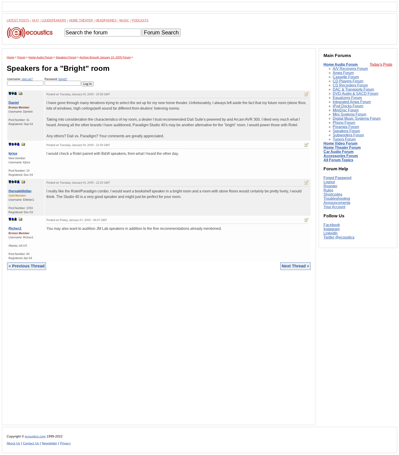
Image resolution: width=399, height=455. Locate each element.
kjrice (13, 153)
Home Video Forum (340, 143)
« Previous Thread (27, 266)
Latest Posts (18, 20)
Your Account (334, 207)
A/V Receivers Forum (350, 69)
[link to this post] (20, 93)
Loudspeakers (54, 20)
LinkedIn (330, 233)
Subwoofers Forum (348, 135)
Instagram (331, 229)
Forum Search (161, 32)
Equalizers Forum (347, 98)
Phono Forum (344, 123)
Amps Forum (343, 73)
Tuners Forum (344, 139)
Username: (20, 79)
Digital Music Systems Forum (357, 118)
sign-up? (27, 79)
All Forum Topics (338, 160)
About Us (13, 443)
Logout (329, 182)
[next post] (12, 93)
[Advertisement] (145, 351)
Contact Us (31, 443)
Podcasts (140, 20)
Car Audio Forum (338, 152)
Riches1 (15, 228)
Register (330, 186)
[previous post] (12, 144)
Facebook (331, 225)
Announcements (336, 203)
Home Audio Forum (340, 64)
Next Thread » (295, 266)
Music (124, 20)
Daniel (14, 103)
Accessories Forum (340, 156)
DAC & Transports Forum (353, 89)
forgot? (62, 79)
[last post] (15, 93)
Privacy (65, 443)
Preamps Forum (346, 127)
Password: (56, 79)
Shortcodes (332, 194)
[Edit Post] (306, 94)
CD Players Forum (348, 81)
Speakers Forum (346, 131)
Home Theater (81, 20)
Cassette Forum (346, 77)
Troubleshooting (336, 199)
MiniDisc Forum (346, 110)
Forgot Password (337, 178)
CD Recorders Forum (350, 85)
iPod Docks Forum (348, 106)
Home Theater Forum (342, 148)
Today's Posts (381, 64)
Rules (328, 190)
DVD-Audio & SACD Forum (355, 94)
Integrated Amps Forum (352, 102)
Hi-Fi (35, 20)
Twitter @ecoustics (338, 237)
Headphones (106, 20)
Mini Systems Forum (349, 114)
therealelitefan (20, 191)
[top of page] (10, 93)
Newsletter (49, 443)
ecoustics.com (35, 436)
